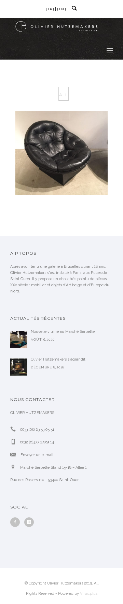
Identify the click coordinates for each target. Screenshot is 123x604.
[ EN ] (61, 9)
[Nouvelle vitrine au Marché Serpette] (18, 339)
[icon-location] (14, 467)
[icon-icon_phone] (14, 429)
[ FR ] (50, 9)
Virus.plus (88, 593)
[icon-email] (14, 454)
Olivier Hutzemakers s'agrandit (58, 359)
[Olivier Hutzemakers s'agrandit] (18, 367)
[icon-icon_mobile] (14, 442)
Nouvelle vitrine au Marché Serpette (63, 331)
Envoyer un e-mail (36, 455)
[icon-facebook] (16, 522)
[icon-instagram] (29, 522)
